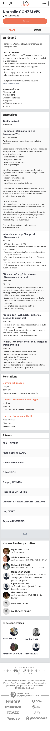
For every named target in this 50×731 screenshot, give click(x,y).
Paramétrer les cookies (37, 683)
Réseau (37, 30)
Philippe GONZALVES (20, 565)
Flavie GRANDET (10, 638)
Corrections (38, 686)
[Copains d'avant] (13, 712)
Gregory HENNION (12, 482)
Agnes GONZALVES (20, 583)
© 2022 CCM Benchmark (25, 688)
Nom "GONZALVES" (20, 603)
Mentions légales (13, 686)
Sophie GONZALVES (20, 549)
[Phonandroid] (37, 718)
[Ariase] (13, 718)
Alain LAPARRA (10, 443)
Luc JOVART (9, 511)
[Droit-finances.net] (37, 707)
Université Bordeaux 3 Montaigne (20, 399)
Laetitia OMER (31, 639)
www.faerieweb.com (11, 83)
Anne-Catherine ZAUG (14, 452)
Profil (12, 30)
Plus (25, 533)
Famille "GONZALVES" (21, 611)
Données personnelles (19, 683)
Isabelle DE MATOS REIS (15, 491)
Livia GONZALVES (19, 592)
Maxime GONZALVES (20, 571)
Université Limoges (13, 382)
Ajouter (26, 21)
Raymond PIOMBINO (13, 521)
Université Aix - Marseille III (17, 416)
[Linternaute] (13, 707)
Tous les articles (27, 686)
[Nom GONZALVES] (6, 603)
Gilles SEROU (9, 472)
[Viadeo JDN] (37, 712)
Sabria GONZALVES (20, 557)
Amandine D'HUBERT (12, 653)
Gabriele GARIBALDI (13, 462)
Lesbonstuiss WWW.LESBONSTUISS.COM (24, 501)
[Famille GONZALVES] (6, 611)
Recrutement (40, 681)
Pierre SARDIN (31, 653)
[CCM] (37, 701)
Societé (6, 683)
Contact (23, 681)
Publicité (31, 681)
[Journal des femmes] (13, 701)
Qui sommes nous (12, 681)
